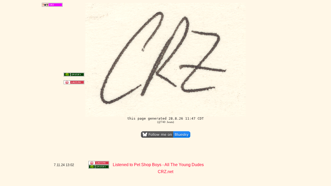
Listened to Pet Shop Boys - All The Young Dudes (158, 164)
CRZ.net (165, 171)
